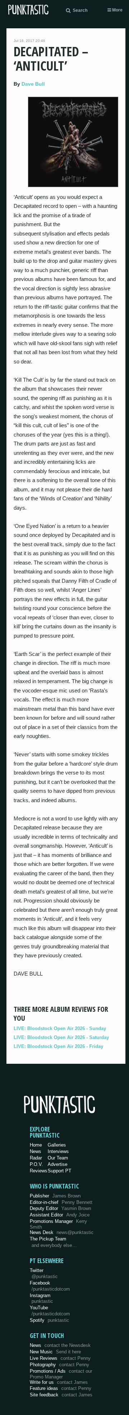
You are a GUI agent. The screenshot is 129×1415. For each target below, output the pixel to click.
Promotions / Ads (61, 1374)
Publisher (55, 1196)
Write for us (59, 1382)
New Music (55, 1351)
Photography (59, 1364)
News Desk (62, 1232)
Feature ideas (60, 1388)
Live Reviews (60, 1358)
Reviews (38, 1170)
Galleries (57, 1145)
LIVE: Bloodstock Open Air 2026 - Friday (58, 1046)
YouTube (50, 1310)
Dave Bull (33, 84)
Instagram (41, 1298)
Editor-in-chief (61, 1202)
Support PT (59, 1170)
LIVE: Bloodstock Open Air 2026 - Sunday (60, 1028)
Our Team (58, 1158)
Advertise (57, 1164)
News (35, 1151)
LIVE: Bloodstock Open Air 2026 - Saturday (61, 1037)
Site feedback (61, 1394)
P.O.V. (36, 1164)
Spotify (49, 1320)
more (117, 10)
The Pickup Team (48, 1239)
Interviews (58, 1151)
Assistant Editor (60, 1215)
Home (36, 1145)
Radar (36, 1158)
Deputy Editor (60, 1208)
